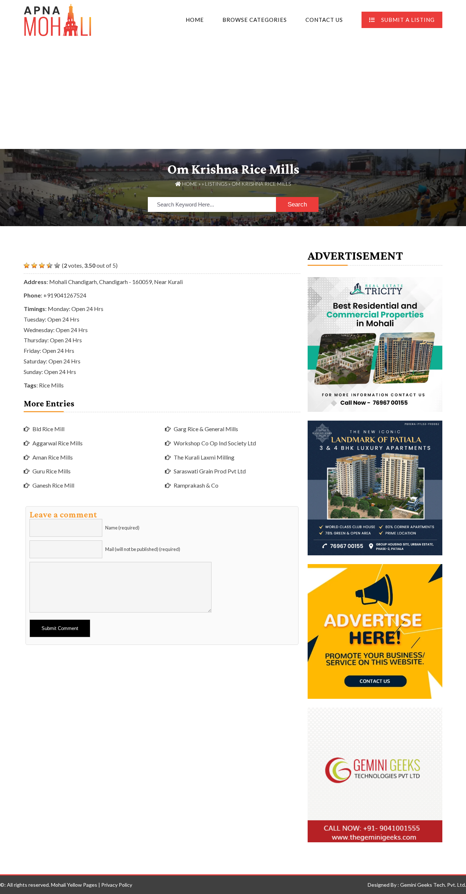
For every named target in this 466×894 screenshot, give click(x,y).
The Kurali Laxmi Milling (204, 457)
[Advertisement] (233, 94)
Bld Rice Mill (48, 428)
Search (297, 204)
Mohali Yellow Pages (74, 885)
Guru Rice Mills (51, 471)
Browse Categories (254, 19)
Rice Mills (51, 385)
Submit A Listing (408, 19)
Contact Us (324, 19)
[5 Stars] (57, 265)
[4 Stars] (49, 265)
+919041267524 (64, 295)
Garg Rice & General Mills (206, 428)
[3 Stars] (42, 265)
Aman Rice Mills (52, 457)
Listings (216, 184)
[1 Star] (26, 265)
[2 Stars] (34, 265)
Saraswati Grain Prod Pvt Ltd (210, 471)
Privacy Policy (116, 885)
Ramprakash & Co (196, 485)
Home (195, 19)
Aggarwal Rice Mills (57, 443)
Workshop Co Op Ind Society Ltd (215, 443)
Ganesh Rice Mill (53, 485)
